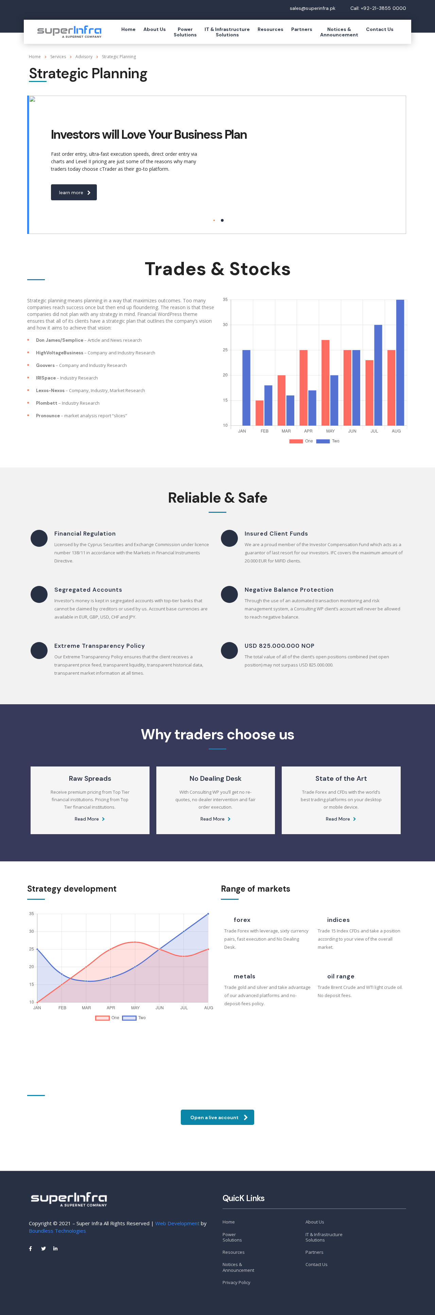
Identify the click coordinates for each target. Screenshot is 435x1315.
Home (128, 29)
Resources (270, 29)
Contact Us (380, 29)
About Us (154, 29)
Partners (301, 29)
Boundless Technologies (57, 1230)
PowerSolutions (185, 32)
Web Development (177, 1223)
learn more (71, 192)
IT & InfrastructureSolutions (227, 32)
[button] (217, 1117)
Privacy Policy (236, 1282)
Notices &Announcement (339, 32)
